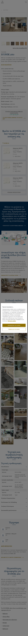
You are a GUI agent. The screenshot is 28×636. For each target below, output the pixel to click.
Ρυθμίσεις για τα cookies (14, 329)
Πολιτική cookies (12, 321)
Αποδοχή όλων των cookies (14, 325)
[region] (14, 318)
